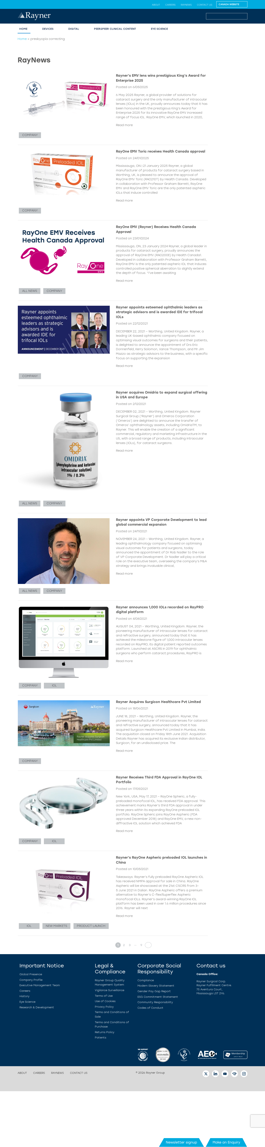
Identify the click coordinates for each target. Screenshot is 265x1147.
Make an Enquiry (226, 1142)
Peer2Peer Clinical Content (115, 28)
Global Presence (30, 974)
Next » (147, 945)
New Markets (56, 926)
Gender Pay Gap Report (154, 991)
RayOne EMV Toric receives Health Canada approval (160, 151)
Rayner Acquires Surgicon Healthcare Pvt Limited (158, 702)
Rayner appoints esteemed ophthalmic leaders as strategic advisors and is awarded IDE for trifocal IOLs (159, 312)
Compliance (145, 980)
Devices (47, 28)
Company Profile (30, 979)
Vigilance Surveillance (109, 990)
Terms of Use (104, 995)
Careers (170, 4)
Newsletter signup (181, 1142)
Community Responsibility (155, 1002)
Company (30, 135)
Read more (124, 125)
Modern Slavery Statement (155, 985)
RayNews (186, 4)
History (24, 996)
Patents (100, 1037)
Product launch (91, 926)
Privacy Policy (104, 1006)
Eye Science (159, 28)
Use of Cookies (105, 1001)
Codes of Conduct (150, 1007)
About (156, 4)
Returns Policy (104, 1032)
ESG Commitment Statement (157, 996)
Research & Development (36, 1007)
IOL (54, 685)
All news (29, 291)
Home (23, 28)
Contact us (204, 4)
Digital (73, 28)
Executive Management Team (39, 985)
